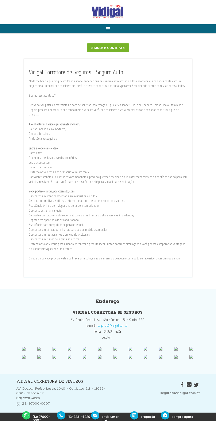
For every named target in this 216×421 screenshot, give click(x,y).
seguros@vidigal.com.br (113, 325)
